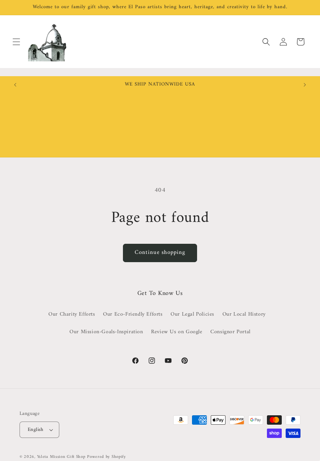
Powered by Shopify (106, 457)
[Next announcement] (304, 84)
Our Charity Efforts (71, 314)
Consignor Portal (230, 332)
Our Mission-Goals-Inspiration (106, 332)
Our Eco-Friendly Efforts (132, 314)
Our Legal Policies (192, 314)
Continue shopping (160, 252)
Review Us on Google (176, 332)
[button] (16, 41)
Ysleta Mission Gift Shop (61, 457)
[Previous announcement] (15, 84)
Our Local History (244, 314)
